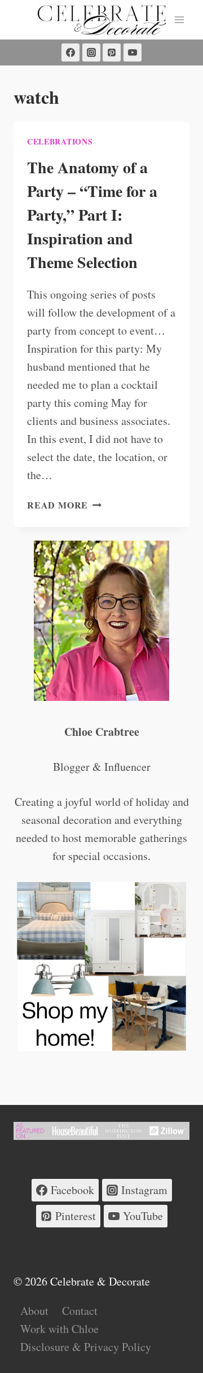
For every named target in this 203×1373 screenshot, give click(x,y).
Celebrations (59, 141)
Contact (80, 1310)
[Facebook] (70, 52)
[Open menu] (179, 19)
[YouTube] (132, 52)
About (34, 1310)
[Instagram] (91, 52)
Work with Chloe (59, 1328)
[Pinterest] (112, 52)
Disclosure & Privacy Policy (85, 1346)
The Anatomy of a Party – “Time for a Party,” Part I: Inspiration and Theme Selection (92, 215)
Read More (64, 504)
